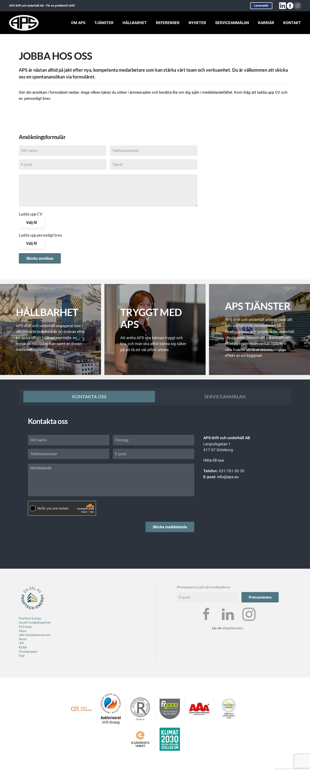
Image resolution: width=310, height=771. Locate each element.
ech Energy (34, 618)
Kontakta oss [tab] (89, 396)
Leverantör (261, 5)
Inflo (22, 635)
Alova (22, 631)
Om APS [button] (78, 22)
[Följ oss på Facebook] (206, 614)
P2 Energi (25, 627)
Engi (22, 655)
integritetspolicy (232, 628)
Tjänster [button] (103, 22)
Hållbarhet (135, 22)
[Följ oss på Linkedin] (227, 614)
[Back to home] (24, 23)
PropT (23, 618)
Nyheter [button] (197, 22)
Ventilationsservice (37, 635)
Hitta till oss (213, 460)
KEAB (23, 647)
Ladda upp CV (30, 214)
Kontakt (292, 22)
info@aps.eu (228, 477)
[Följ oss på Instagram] (249, 614)
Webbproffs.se (300, 768)
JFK (22, 643)
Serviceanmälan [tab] (225, 396)
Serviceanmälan (232, 22)
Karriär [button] (266, 22)
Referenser (168, 22)
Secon (23, 639)
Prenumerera (260, 597)
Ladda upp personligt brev (40, 235)
